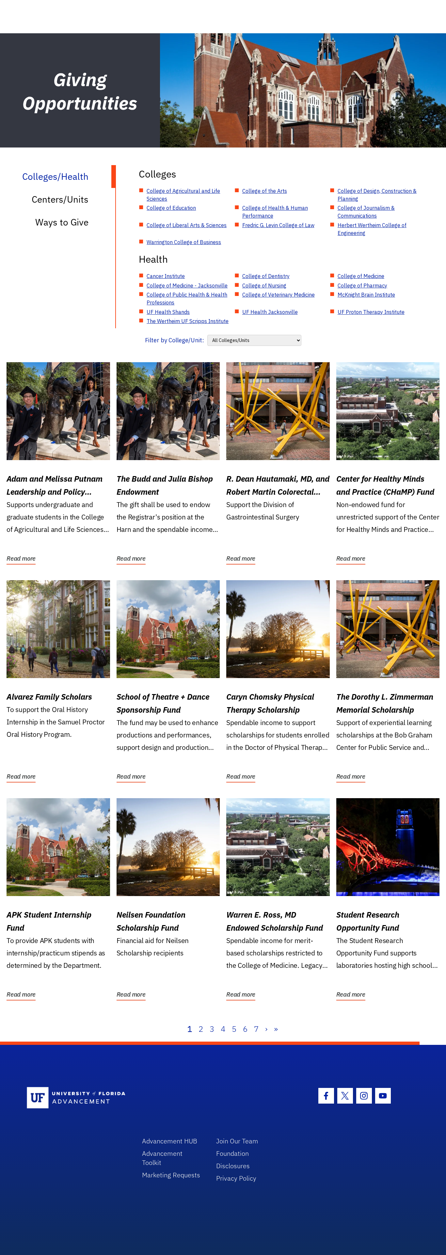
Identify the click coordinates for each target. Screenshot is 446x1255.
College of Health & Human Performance (275, 212)
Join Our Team (237, 1141)
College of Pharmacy (362, 285)
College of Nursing (264, 285)
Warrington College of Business (184, 242)
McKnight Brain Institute (366, 294)
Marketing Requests (171, 1174)
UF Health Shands (168, 312)
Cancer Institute (166, 276)
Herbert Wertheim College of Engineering (372, 229)
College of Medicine (361, 276)
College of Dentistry (266, 276)
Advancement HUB (169, 1141)
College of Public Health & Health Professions (187, 298)
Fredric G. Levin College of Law (278, 225)
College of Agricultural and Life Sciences (183, 195)
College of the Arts (264, 191)
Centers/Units (60, 199)
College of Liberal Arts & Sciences (187, 225)
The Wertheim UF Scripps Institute (188, 321)
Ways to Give (61, 222)
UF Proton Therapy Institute (371, 312)
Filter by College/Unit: (174, 340)
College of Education (171, 208)
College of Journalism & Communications (366, 212)
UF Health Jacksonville (270, 312)
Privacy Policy (236, 1178)
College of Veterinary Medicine (278, 294)
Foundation (232, 1153)
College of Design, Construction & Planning (377, 195)
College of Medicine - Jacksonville (187, 285)
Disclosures (233, 1165)
